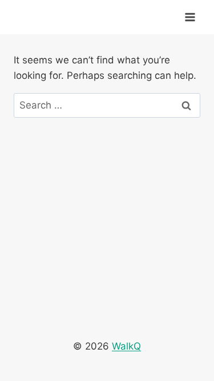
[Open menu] (189, 17)
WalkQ (126, 346)
